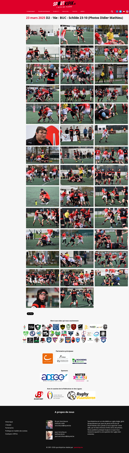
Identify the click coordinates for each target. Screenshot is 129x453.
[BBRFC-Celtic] (64, 333)
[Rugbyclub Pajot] (44, 327)
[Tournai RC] (68, 340)
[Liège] (83, 333)
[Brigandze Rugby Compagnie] (90, 340)
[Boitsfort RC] (56, 327)
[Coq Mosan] (103, 333)
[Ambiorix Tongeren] (39, 333)
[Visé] (49, 340)
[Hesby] (25, 327)
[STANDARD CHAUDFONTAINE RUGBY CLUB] (84, 340)
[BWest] (24, 340)
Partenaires (9, 428)
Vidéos (82, 11)
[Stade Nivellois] (32, 333)
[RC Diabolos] (49, 327)
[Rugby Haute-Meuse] (26, 333)
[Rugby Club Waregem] (105, 327)
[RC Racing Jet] (57, 333)
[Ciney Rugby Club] (78, 340)
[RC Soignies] (93, 327)
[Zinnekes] (103, 340)
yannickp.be (78, 447)
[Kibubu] (61, 340)
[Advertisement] (12, 43)
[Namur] (63, 327)
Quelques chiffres (11, 434)
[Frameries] (86, 327)
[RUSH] (100, 327)
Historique (9, 422)
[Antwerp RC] (43, 340)
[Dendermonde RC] (30, 340)
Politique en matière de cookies (16, 431)
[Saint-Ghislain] (68, 327)
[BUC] (73, 340)
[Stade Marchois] (51, 333)
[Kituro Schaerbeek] (36, 340)
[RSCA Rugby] (55, 340)
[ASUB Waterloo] (71, 333)
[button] (42, 34)
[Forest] (80, 327)
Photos (75, 11)
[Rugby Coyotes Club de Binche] (38, 327)
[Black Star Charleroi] (31, 327)
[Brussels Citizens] (73, 327)
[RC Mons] (90, 333)
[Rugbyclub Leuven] (96, 334)
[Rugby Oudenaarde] (46, 333)
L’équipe (8, 425)
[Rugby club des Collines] (77, 333)
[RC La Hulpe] (97, 340)
